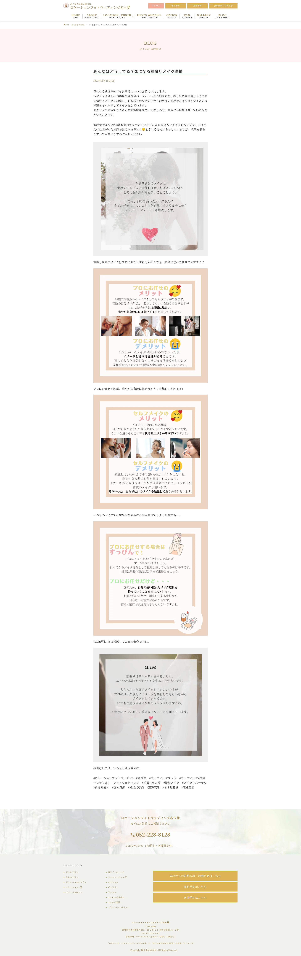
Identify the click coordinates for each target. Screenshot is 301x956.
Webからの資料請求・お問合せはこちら (195, 875)
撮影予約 (197, 6)
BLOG (222, 16)
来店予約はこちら (195, 897)
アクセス (156, 6)
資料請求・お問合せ (223, 6)
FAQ (187, 16)
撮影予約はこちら (195, 886)
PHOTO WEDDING (149, 16)
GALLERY (204, 16)
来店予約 (176, 6)
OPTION (171, 16)
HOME (76, 16)
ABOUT (92, 16)
